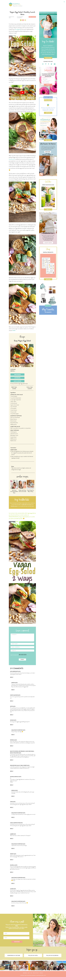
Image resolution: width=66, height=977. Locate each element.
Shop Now (48, 306)
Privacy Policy (36, 972)
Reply (11, 677)
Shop (29, 972)
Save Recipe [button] (17, 378)
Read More (48, 58)
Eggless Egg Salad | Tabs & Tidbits (18, 765)
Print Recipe (17, 374)
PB (23, 20)
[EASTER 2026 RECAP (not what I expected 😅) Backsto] (42, 965)
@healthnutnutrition (27, 504)
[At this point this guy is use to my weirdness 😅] (61, 965)
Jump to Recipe (32, 16)
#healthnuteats (14, 506)
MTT (45, 975)
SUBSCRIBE (17, 941)
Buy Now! (48, 140)
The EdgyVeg (18, 29)
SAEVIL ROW (41, 975)
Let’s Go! (48, 113)
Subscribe (25, 972)
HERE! (14, 330)
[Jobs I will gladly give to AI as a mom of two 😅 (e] (52, 965)
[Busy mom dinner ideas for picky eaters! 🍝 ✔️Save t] (4, 965)
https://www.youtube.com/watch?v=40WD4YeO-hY (48, 100)
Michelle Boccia (14, 776)
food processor (12, 159)
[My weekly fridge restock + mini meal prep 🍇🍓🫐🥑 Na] (14, 965)
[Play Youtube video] (22, 92)
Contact (41, 972)
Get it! (48, 209)
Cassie (11, 889)
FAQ (31, 972)
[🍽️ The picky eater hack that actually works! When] (33, 965)
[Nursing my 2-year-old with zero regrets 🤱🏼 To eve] (23, 965)
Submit (48, 85)
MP (20, 20)
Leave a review (17, 381)
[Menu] (64, 2)
